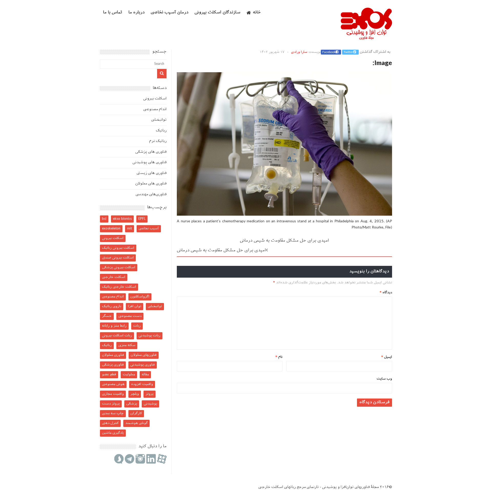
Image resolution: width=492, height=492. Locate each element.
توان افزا (134, 306)
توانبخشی (159, 120)
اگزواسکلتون (139, 297)
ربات (137, 326)
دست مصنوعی (129, 316)
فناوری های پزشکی (151, 152)
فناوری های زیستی (152, 173)
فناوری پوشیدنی (142, 365)
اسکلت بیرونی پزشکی (118, 267)
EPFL (142, 219)
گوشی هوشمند (136, 423)
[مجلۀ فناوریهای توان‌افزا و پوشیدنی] (366, 38)
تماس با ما (112, 12)
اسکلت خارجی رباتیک (119, 287)
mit (129, 228)
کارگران (136, 413)
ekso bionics (122, 219)
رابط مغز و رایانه (114, 326)
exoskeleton (111, 228)
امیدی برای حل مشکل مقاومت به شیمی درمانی (284, 241)
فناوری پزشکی (113, 365)
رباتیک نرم (158, 141)
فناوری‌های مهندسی (151, 194)
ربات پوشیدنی (149, 335)
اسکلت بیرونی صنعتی (118, 258)
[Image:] (284, 214)
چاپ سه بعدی (113, 413)
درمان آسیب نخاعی (169, 12)
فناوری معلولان (113, 355)
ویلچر (134, 394)
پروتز (149, 394)
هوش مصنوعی (113, 384)
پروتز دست (111, 404)
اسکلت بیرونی (155, 98)
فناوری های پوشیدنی (149, 162)
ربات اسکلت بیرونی (117, 335)
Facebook (329, 52)
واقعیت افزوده (142, 384)
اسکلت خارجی (113, 277)
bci (104, 219)
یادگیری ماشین (113, 433)
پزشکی (131, 404)
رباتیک (161, 130)
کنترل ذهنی (110, 423)
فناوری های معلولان (151, 183)
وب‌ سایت (384, 379)
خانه (257, 12)
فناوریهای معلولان (144, 355)
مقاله (145, 374)
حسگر (107, 316)
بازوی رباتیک (111, 306)
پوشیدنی (150, 404)
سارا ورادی (299, 52)
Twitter (348, 52)
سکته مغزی (126, 345)
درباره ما (136, 12)
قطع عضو (109, 374)
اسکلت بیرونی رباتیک (118, 248)
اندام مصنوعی (155, 109)
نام (278, 357)
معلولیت (129, 374)
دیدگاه (386, 292)
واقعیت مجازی (113, 394)
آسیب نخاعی (149, 228)
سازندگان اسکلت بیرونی (217, 12)
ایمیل (386, 357)
